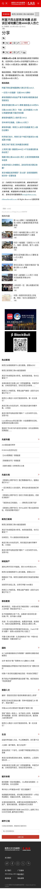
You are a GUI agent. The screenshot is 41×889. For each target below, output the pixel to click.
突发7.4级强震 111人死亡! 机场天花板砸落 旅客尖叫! (26, 276)
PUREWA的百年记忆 (9, 450)
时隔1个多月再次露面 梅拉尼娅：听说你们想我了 (20, 673)
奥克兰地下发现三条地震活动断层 (15, 145)
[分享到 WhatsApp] (14, 43)
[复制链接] (18, 43)
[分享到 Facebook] (3, 43)
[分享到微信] (3, 38)
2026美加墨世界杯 (8, 445)
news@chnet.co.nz (29, 195)
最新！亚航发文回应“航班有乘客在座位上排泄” (19, 695)
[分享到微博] (11, 43)
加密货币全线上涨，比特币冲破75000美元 (17, 585)
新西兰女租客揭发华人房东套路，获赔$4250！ (19, 365)
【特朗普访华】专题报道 (11, 461)
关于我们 (8, 870)
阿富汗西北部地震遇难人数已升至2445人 (18, 88)
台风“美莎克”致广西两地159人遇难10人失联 (18, 661)
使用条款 (8, 878)
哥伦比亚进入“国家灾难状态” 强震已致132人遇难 (26, 266)
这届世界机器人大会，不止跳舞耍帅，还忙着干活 (20, 740)
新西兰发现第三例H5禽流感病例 (24, 14)
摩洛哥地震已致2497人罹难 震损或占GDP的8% (20, 105)
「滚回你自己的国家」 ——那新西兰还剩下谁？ (20, 503)
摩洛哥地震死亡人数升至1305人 (14, 118)
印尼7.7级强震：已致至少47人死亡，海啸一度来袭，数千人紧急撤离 (26, 245)
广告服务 (21, 870)
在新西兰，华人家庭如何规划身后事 (15, 537)
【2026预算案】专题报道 (11, 455)
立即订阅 (20, 837)
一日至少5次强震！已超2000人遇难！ (17, 93)
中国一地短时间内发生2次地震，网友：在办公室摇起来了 (25, 296)
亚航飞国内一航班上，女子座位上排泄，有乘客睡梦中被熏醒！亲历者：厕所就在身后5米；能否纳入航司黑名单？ (20, 715)
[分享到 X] (7, 43)
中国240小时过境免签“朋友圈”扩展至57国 (17, 708)
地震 (3, 28)
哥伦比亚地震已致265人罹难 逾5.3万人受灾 (26, 256)
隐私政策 (21, 878)
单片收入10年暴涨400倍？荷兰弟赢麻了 (16, 789)
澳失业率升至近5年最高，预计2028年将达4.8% (19, 567)
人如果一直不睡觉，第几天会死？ (14, 745)
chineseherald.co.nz (9, 199)
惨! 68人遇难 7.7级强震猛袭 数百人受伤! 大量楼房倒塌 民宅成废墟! (26, 222)
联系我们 (21, 874)
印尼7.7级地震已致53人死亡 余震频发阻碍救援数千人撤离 (26, 234)
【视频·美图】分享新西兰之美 (13, 466)
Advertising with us (11, 874)
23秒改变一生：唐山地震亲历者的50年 (26, 286)
